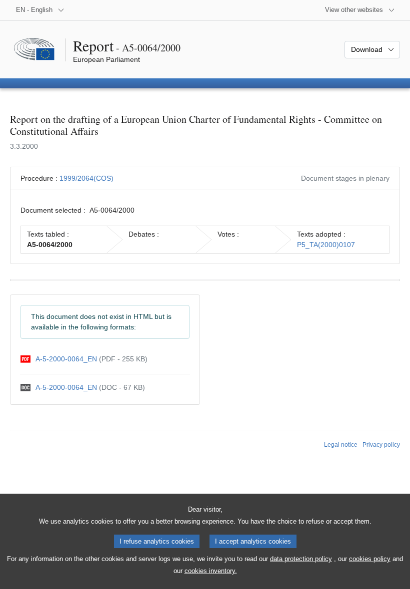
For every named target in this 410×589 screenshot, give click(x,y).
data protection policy (301, 559)
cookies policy (369, 559)
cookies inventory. (210, 571)
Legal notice (341, 444)
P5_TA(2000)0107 (326, 245)
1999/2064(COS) (87, 178)
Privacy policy (381, 444)
